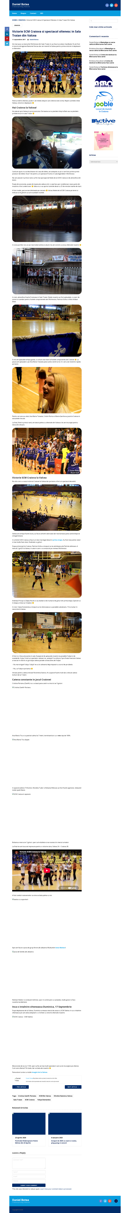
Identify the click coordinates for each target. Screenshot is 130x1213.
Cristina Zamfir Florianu (27, 1096)
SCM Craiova (30, 1100)
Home (14, 13)
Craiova (21, 20)
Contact (33, 13)
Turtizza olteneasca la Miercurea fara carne (103, 68)
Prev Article (21, 1087)
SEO (41, 13)
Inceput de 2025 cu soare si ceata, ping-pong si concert (64, 1142)
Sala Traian (17, 1100)
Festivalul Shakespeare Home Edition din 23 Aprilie (26, 1142)
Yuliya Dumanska (44, 1100)
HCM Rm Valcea (45, 1096)
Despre (23, 13)
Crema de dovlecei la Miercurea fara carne (102, 56)
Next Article (72, 1087)
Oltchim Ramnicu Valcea (63, 1096)
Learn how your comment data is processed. (56, 1189)
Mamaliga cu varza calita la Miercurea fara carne (102, 43)
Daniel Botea (20, 4)
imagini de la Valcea (39, 1072)
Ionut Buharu (60, 948)
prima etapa (57, 540)
